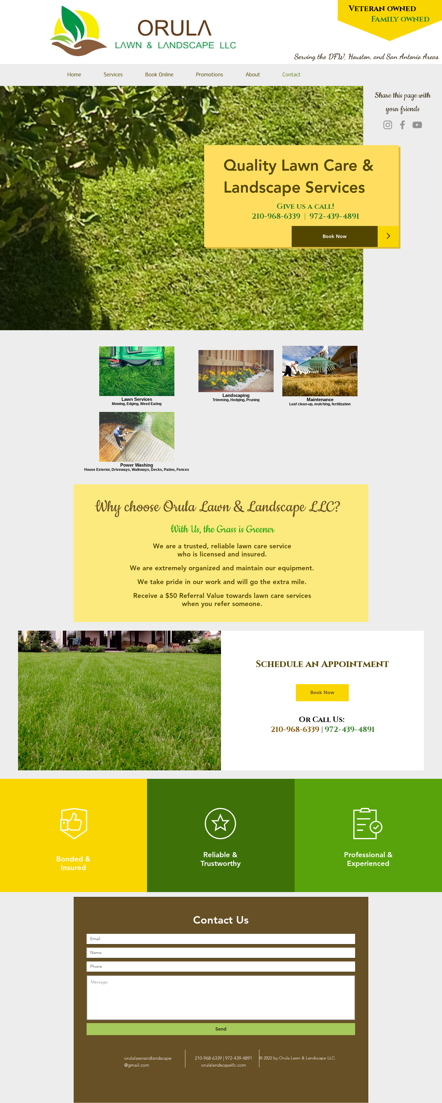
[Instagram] (388, 125)
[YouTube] (417, 125)
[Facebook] (402, 125)
